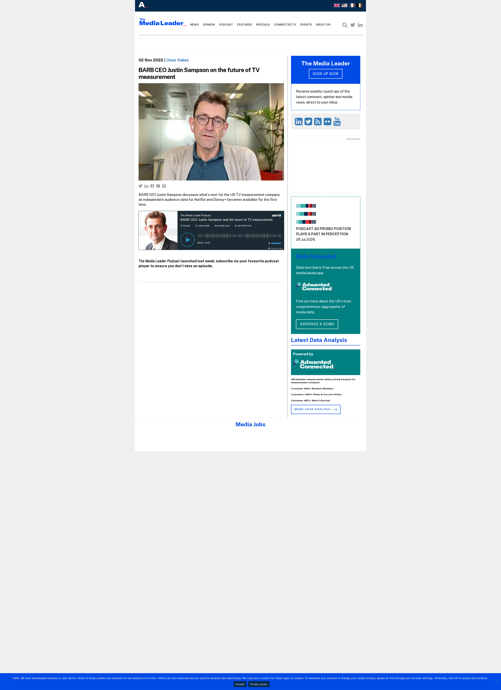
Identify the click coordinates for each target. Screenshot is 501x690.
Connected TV (285, 24)
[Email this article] (158, 186)
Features (244, 24)
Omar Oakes (177, 60)
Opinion (209, 24)
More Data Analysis (312, 409)
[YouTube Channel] (337, 121)
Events (306, 24)
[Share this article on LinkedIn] (146, 186)
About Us (323, 24)
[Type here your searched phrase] (344, 25)
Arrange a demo (317, 324)
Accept (240, 684)
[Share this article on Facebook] (152, 186)
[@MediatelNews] (309, 121)
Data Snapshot (316, 256)
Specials (263, 24)
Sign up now (326, 74)
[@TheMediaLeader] (352, 25)
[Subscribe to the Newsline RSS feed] (318, 121)
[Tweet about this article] (140, 186)
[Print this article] (164, 186)
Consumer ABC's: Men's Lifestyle (310, 400)
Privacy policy (259, 684)
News (194, 24)
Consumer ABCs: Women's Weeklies (312, 388)
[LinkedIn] (360, 25)
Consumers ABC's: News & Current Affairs (316, 394)
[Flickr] (328, 121)
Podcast (226, 24)
